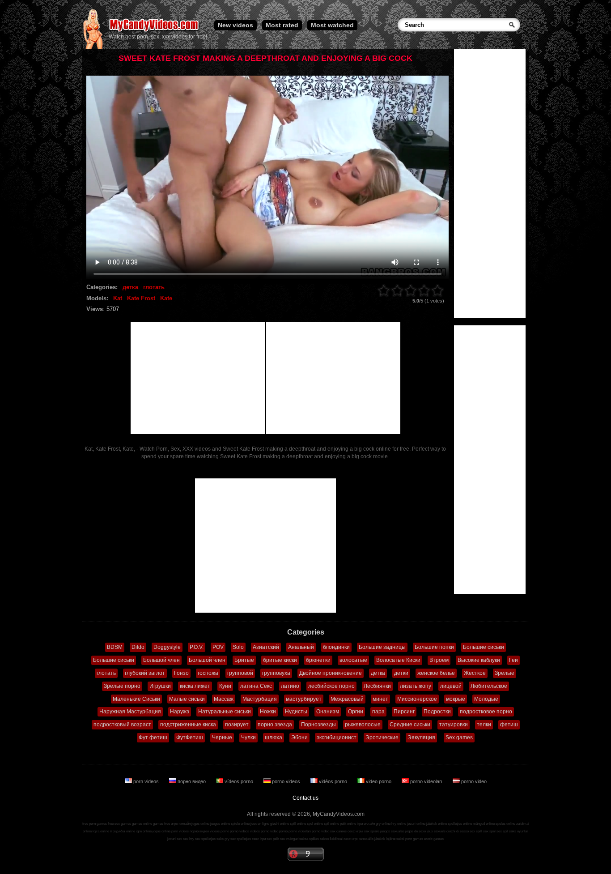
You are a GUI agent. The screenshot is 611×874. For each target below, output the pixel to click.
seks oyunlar (518, 831)
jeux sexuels (436, 831)
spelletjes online (460, 824)
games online (142, 824)
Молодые (486, 699)
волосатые (353, 660)
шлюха (273, 737)
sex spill (476, 831)
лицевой (451, 686)
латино (290, 686)
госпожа (208, 673)
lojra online (101, 831)
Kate (166, 298)
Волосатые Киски (398, 660)
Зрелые (504, 673)
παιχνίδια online (122, 831)
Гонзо (181, 673)
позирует (237, 724)
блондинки (336, 647)
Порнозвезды (318, 724)
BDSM (115, 647)
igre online (144, 831)
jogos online (200, 824)
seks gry (222, 839)
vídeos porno (239, 781)
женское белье (436, 673)
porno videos (286, 781)
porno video (473, 781)
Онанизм (327, 711)
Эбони (299, 737)
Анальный (301, 647)
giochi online (279, 824)
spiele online (240, 824)
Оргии (355, 711)
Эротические (382, 737)
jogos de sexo (415, 831)
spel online (315, 824)
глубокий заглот (145, 673)
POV (218, 647)
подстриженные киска (188, 724)
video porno (379, 781)
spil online (331, 824)
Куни (225, 686)
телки (484, 724)
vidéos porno (333, 781)
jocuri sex (174, 839)
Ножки (268, 711)
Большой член (161, 660)
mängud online (484, 824)
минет (380, 699)
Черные (222, 737)
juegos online (220, 824)
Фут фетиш (153, 737)
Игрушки (160, 686)
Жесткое (475, 673)
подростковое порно (486, 711)
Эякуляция (421, 737)
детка (130, 287)
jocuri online (416, 824)
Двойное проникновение (330, 673)
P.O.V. (197, 647)
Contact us (305, 798)
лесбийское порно (331, 686)
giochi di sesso (457, 831)
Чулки (248, 737)
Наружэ (179, 711)
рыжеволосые (363, 724)
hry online (398, 824)
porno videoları (426, 781)
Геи (513, 660)
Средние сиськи (410, 724)
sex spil (502, 831)
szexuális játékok (372, 839)
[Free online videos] (93, 47)
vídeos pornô (219, 831)
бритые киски (280, 660)
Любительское (489, 686)
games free (161, 824)
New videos (235, 25)
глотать (154, 287)
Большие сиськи (483, 647)
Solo (238, 647)
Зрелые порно (122, 686)
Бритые (244, 660)
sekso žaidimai (331, 839)
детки (401, 673)
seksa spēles (309, 839)
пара (378, 711)
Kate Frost (141, 298)
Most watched (332, 25)
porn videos (146, 781)
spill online (298, 824)
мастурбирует (304, 699)
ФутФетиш (189, 737)
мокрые (455, 699)
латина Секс (256, 686)
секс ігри (259, 839)
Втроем (439, 660)
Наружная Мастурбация (130, 711)
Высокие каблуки (479, 660)
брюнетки (318, 660)
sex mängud (289, 839)
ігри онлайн (366, 824)
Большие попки (434, 647)
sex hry (188, 839)
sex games (338, 831)
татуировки (453, 724)
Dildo (138, 647)
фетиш (509, 724)
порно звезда (275, 724)
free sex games (119, 824)
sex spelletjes (205, 839)
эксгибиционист (336, 737)
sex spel (489, 831)
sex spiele (371, 831)
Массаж (223, 699)
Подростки (437, 711)
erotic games (434, 839)
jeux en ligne (259, 824)
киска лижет (195, 686)
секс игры (355, 831)
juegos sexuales (392, 831)
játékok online (436, 824)
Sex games (459, 737)
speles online (505, 824)
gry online (383, 824)
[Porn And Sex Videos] (154, 31)
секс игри (351, 839)
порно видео (191, 781)
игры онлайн (181, 824)
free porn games (94, 824)
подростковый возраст (122, 724)
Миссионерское (417, 699)
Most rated (282, 25)
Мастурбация (259, 699)
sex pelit (273, 839)
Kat (117, 298)
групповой (240, 673)
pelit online (348, 824)
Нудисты (296, 711)
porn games (414, 839)
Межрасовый (347, 699)
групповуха (276, 673)
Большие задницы (382, 647)
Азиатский (266, 647)
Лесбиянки (377, 686)
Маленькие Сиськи (136, 699)
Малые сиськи (187, 699)
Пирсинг (404, 711)
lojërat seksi (395, 839)
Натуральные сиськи (224, 711)
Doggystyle (167, 647)
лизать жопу (415, 686)
